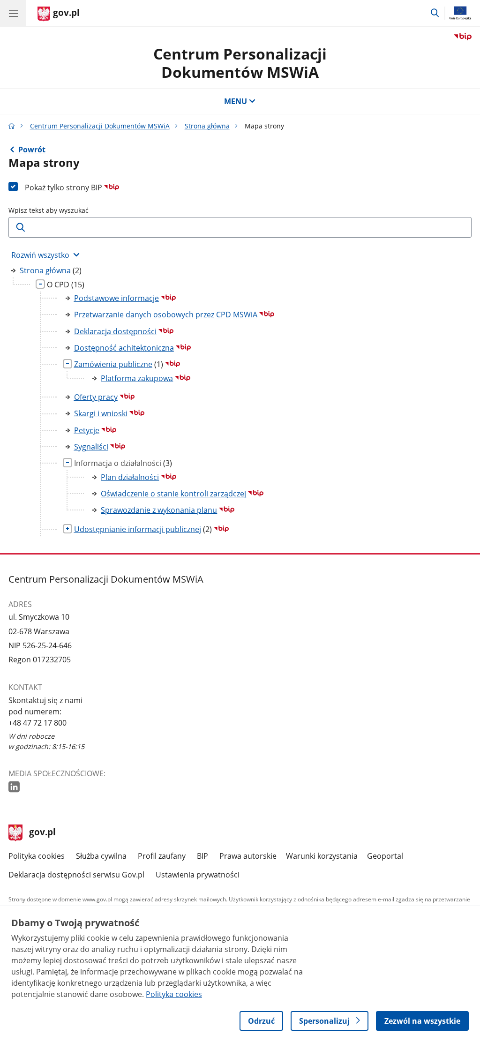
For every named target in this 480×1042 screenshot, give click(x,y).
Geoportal (385, 856)
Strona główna (207, 125)
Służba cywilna (101, 856)
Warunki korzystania (322, 856)
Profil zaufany (162, 856)
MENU (235, 101)
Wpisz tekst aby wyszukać (48, 210)
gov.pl (42, 833)
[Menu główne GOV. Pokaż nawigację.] (13, 13)
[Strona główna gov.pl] (11, 125)
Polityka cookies (36, 856)
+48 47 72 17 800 (37, 723)
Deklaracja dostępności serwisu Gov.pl (76, 875)
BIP (202, 856)
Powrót (31, 149)
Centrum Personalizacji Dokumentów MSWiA (240, 63)
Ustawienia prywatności (198, 875)
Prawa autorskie (248, 856)
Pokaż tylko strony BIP (64, 187)
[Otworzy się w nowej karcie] (15, 787)
